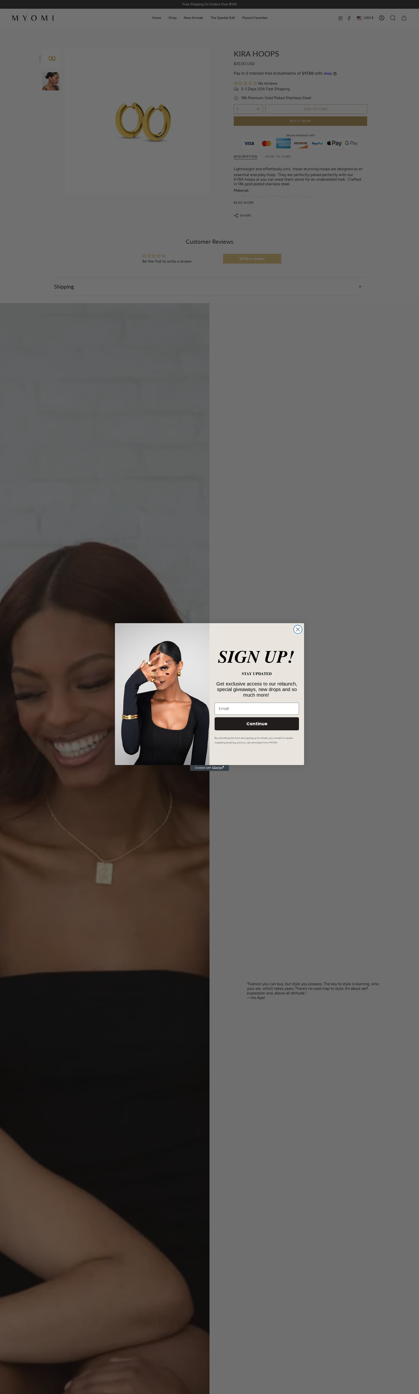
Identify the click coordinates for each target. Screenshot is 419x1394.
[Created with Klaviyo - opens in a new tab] (209, 768)
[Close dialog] (298, 629)
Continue (256, 724)
